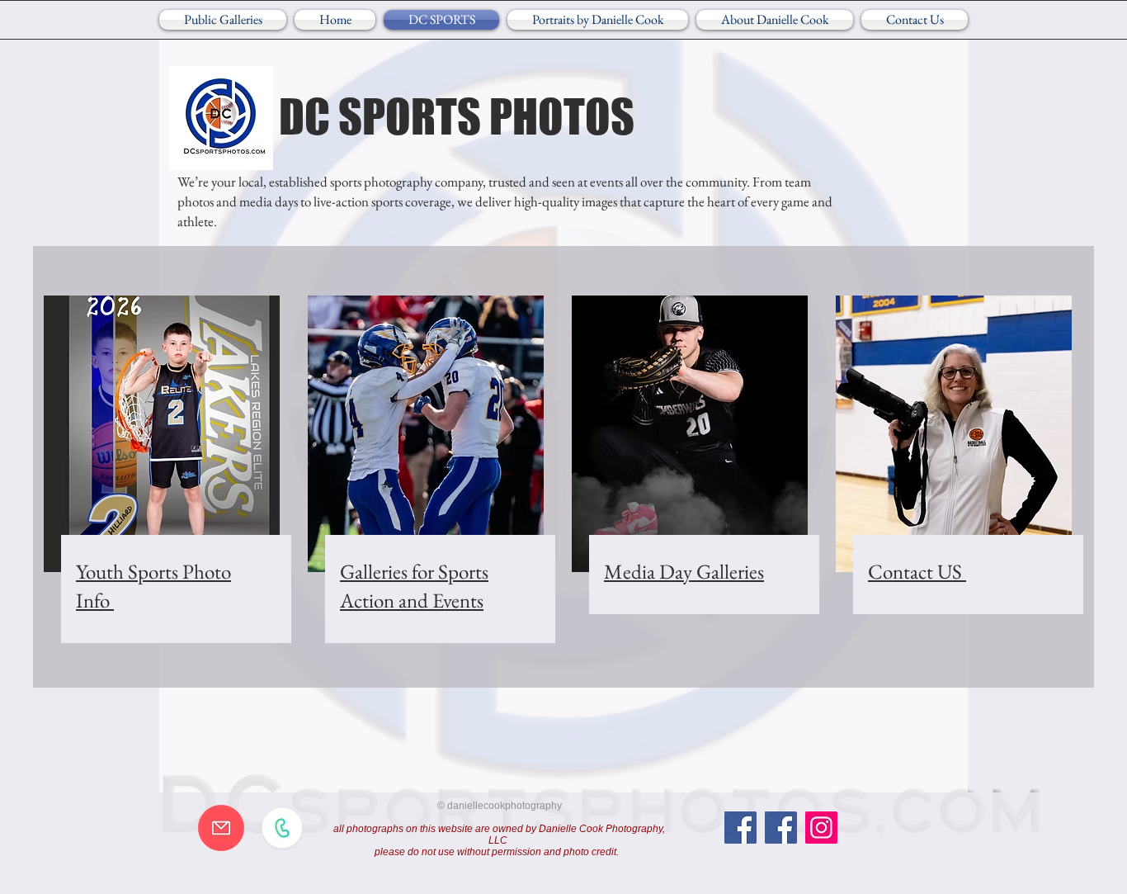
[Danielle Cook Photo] (781, 827)
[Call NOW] (282, 828)
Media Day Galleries (684, 571)
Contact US (917, 571)
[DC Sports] (740, 827)
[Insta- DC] (821, 827)
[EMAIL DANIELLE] (221, 828)
